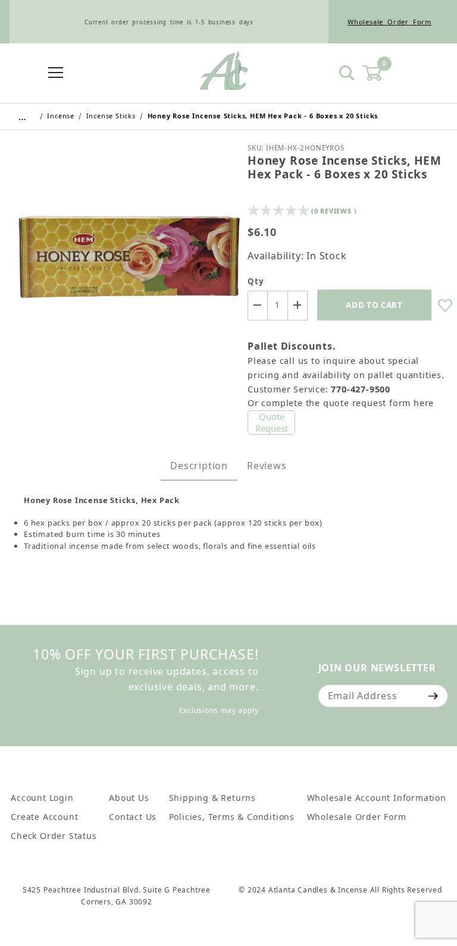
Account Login (42, 797)
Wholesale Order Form (389, 21)
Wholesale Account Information (376, 797)
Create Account (44, 816)
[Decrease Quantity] (258, 305)
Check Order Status (53, 835)
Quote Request (271, 422)
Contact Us (132, 816)
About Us (129, 797)
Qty (256, 281)
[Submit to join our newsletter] (433, 695)
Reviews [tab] (267, 465)
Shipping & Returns (212, 797)
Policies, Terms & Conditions (232, 816)
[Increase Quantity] (298, 305)
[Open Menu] (56, 73)
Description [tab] (199, 465)
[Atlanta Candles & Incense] (224, 72)
